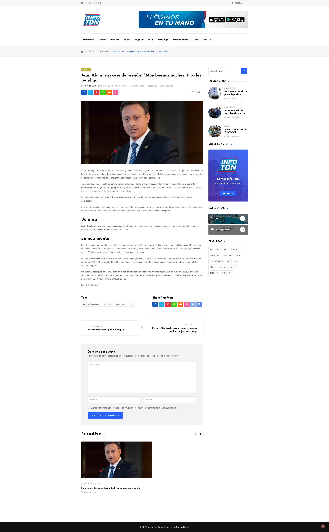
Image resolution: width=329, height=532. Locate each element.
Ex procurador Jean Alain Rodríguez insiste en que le (110, 488)
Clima (195, 40)
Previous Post (96, 326)
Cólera (234, 249)
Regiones (139, 40)
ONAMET (214, 273)
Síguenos (228, 194)
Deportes (114, 40)
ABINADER (214, 249)
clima (225, 249)
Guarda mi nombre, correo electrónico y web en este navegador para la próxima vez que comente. (134, 408)
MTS (236, 261)
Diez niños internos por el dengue (105, 330)
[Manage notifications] (323, 526)
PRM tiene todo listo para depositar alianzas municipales (236, 95)
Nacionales (88, 40)
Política (127, 40)
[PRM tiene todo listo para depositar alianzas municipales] (214, 93)
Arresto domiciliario (91, 304)
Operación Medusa (123, 304)
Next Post (190, 325)
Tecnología (163, 40)
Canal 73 (206, 40)
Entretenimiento (180, 40)
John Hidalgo (90, 86)
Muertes (223, 267)
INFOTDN (227, 255)
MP (228, 261)
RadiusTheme (183, 527)
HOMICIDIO (215, 255)
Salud (150, 40)
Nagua (227, 126)
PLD (223, 273)
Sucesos (102, 40)
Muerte (213, 267)
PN (230, 273)
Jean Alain (107, 304)
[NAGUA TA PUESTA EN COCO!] (214, 131)
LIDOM (237, 255)
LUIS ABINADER (216, 261)
